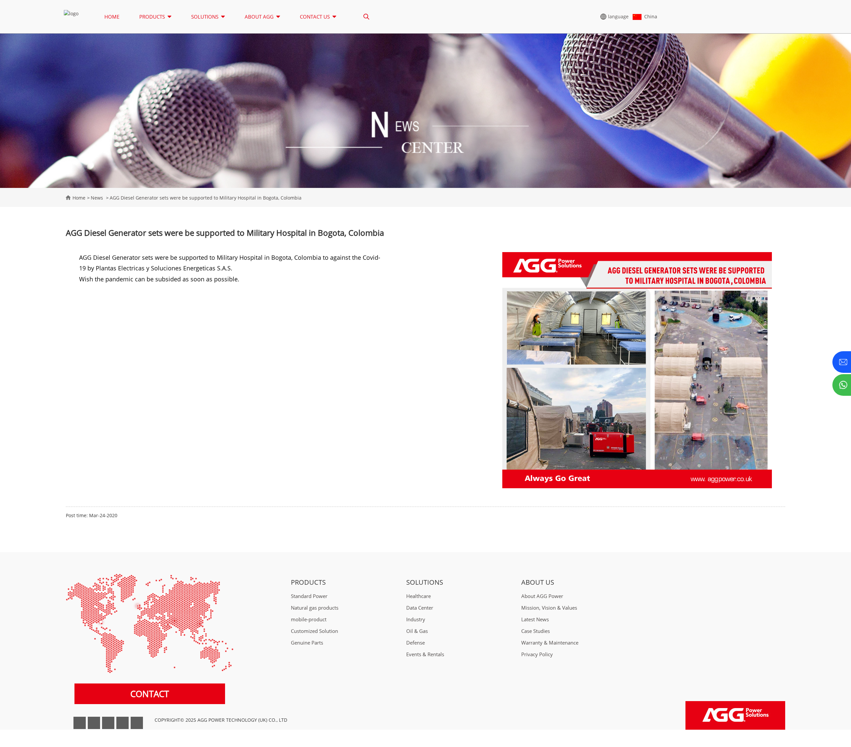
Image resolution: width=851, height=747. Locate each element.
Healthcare (418, 596)
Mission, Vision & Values (549, 608)
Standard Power (309, 596)
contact (149, 694)
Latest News (535, 619)
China (649, 16)
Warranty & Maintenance (549, 643)
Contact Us (315, 16)
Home (111, 16)
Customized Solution (314, 631)
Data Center (419, 608)
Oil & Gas (417, 631)
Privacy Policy (537, 654)
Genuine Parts (307, 643)
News (97, 198)
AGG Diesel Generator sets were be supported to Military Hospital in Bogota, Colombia (206, 198)
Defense (415, 643)
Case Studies (535, 631)
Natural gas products (314, 608)
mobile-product (308, 619)
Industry (415, 619)
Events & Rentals (425, 654)
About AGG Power (542, 596)
